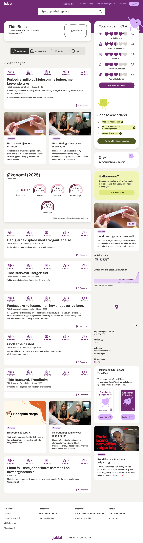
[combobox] (71, 11)
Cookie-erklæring (46, 518)
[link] (25, 138)
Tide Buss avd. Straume (17, 348)
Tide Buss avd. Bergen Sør (18, 276)
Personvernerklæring (48, 513)
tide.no (97, 362)
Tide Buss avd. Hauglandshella (20, 309)
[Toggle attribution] (136, 325)
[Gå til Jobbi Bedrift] (68, 3)
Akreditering (9, 528)
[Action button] (100, 11)
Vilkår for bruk (10, 523)
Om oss (7, 513)
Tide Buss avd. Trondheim (18, 87)
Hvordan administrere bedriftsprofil (89, 513)
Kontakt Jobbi (115, 518)
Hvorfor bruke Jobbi (82, 518)
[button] (116, 307)
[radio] (8, 74)
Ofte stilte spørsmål (12, 518)
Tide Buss (11, 179)
